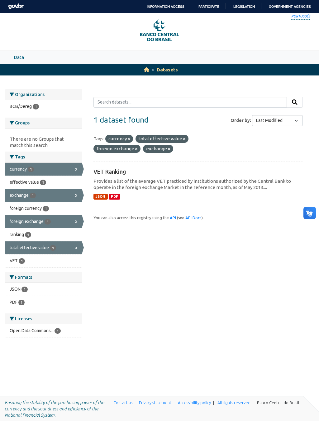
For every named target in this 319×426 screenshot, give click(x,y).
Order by (240, 120)
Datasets (167, 69)
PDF (114, 196)
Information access (165, 6)
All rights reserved (233, 402)
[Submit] (295, 102)
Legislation (244, 6)
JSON (100, 196)
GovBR (16, 6)
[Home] (146, 69)
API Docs (193, 217)
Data (19, 57)
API (173, 217)
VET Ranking (109, 171)
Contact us (122, 402)
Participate (208, 6)
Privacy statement (155, 402)
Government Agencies (290, 6)
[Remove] (129, 139)
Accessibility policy (194, 402)
